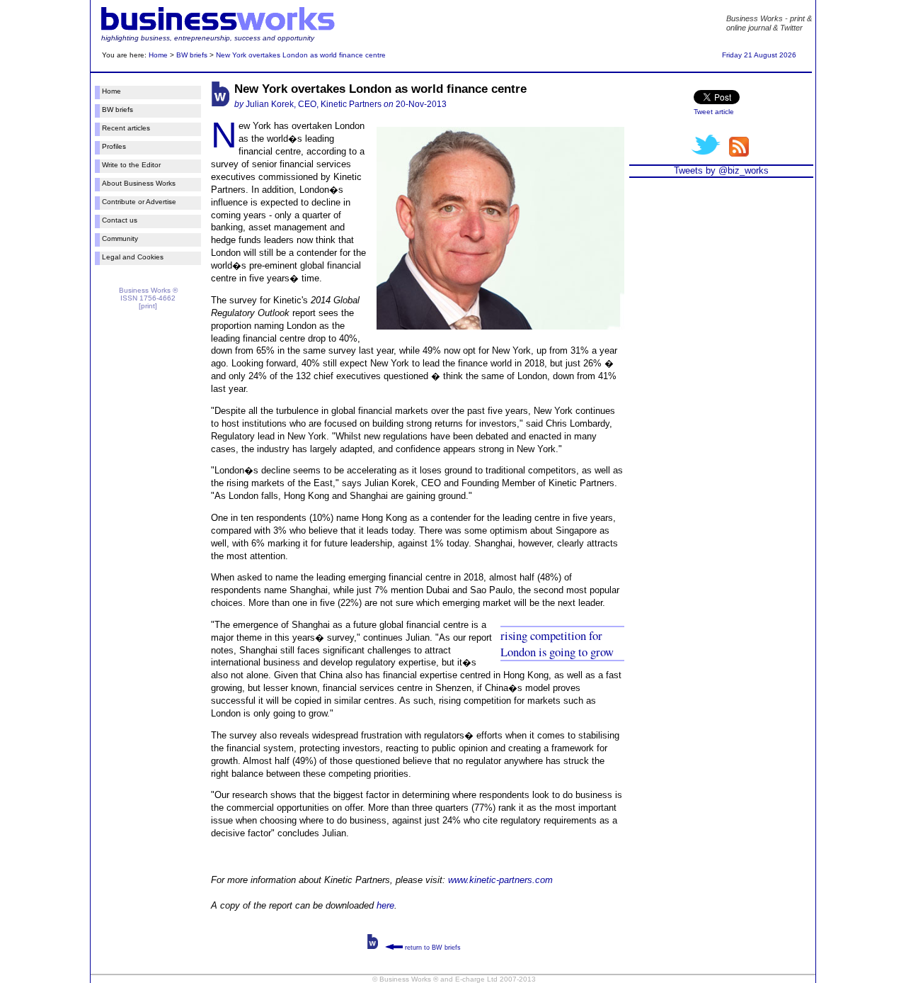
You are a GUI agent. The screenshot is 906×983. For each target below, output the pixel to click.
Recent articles (126, 128)
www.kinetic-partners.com (500, 880)
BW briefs (191, 55)
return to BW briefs (432, 947)
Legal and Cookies (133, 257)
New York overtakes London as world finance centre (301, 55)
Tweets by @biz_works (721, 170)
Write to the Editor (131, 165)
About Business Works (139, 183)
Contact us (119, 220)
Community (120, 238)
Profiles (114, 146)
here (385, 905)
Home (158, 55)
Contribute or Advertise (139, 202)
